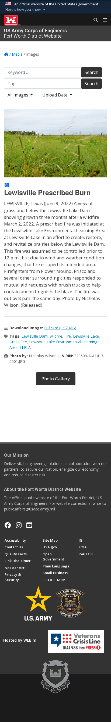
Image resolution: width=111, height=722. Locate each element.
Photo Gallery (55, 379)
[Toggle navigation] (103, 20)
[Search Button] (94, 20)
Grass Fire (18, 341)
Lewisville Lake (86, 336)
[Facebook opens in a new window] (8, 525)
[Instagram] (19, 525)
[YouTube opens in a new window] (29, 525)
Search (91, 72)
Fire (67, 336)
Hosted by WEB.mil (21, 640)
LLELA (25, 347)
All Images (18, 95)
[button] (25, 9)
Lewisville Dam (35, 336)
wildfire (56, 336)
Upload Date (55, 95)
